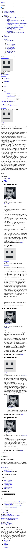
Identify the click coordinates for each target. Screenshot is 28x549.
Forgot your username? (9, 12)
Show (21, 242)
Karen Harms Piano (10, 519)
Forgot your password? (9, 11)
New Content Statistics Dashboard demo (13, 505)
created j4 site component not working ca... (11, 515)
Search (2, 73)
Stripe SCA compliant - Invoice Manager (13, 503)
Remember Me (11, 99)
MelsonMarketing (10, 524)
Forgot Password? (11, 96)
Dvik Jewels (8, 514)
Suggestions (3, 108)
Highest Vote (7, 178)
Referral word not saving (6, 520)
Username (13, 93)
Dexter (7, 522)
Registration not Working (6, 523)
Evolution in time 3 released (10, 507)
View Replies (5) (10, 101)
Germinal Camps (11, 407)
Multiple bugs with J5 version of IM (9, 518)
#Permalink (6, 203)
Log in (2, 8)
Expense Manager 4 (8, 504)
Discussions (3, 76)
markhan (8, 516)
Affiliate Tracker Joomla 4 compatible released (14, 501)
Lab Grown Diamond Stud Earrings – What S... (12, 512)
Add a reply (3, 101)
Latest (5, 180)
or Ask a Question (5, 74)
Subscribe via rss (5, 58)
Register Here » (4, 467)
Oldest (5, 181)
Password (17, 96)
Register (3, 2)
